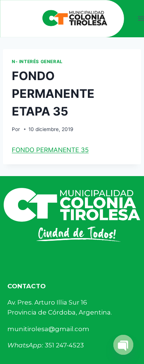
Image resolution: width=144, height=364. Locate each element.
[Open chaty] (123, 345)
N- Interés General (37, 61)
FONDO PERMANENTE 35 (50, 150)
